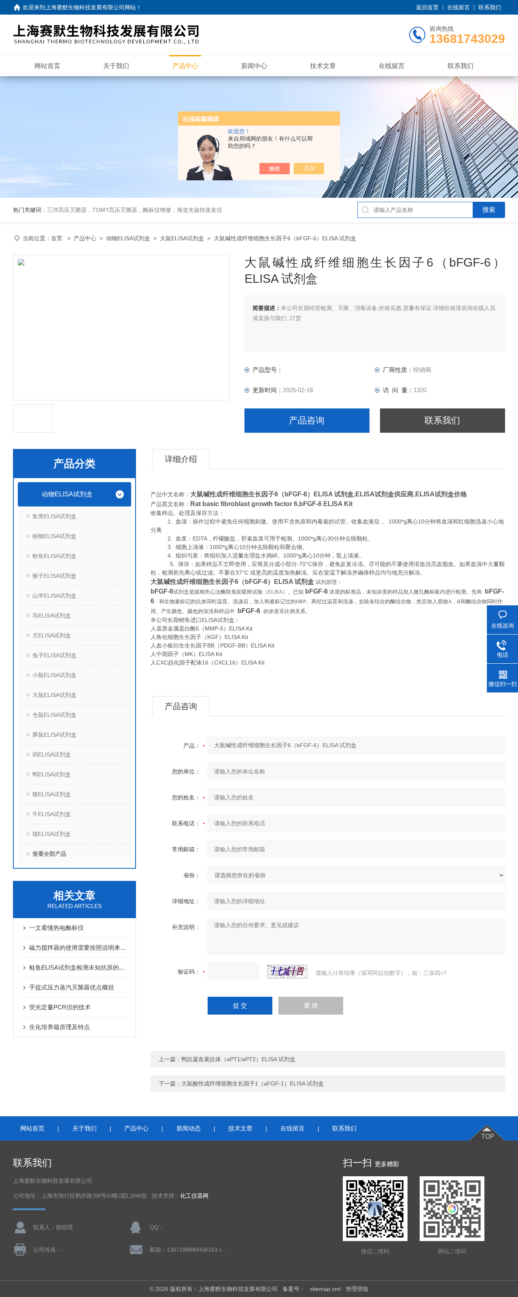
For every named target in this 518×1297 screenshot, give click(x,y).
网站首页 (47, 65)
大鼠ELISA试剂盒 (182, 238)
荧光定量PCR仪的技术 (60, 1007)
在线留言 (458, 7)
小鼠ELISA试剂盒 (54, 675)
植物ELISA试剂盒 (54, 536)
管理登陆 (357, 1289)
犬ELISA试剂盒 (51, 635)
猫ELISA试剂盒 (51, 834)
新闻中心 (254, 65)
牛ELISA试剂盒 (51, 814)
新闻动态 (188, 1128)
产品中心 (185, 65)
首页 (57, 238)
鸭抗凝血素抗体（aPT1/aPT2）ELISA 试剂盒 (238, 1059)
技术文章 (323, 65)
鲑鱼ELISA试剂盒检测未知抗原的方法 (78, 967)
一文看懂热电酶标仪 (56, 927)
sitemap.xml (325, 1289)
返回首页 (427, 7)
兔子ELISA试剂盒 (54, 655)
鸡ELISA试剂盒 (51, 754)
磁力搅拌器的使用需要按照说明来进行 (78, 947)
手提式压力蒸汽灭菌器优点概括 (71, 987)
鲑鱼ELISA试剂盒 (54, 556)
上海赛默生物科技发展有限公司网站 (90, 7)
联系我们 (489, 7)
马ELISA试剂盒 (51, 615)
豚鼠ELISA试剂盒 (54, 734)
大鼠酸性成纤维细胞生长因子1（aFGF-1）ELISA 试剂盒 (252, 1083)
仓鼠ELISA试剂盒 (54, 715)
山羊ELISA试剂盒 (54, 595)
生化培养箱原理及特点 (59, 1026)
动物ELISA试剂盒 (128, 238)
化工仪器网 (194, 1196)
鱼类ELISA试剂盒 (54, 516)
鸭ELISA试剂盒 (51, 774)
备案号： (293, 1289)
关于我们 (116, 65)
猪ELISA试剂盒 (51, 794)
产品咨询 (307, 420)
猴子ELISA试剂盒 (54, 576)
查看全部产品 (49, 853)
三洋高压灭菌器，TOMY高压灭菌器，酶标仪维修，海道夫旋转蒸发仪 (134, 210)
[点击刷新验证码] (287, 972)
